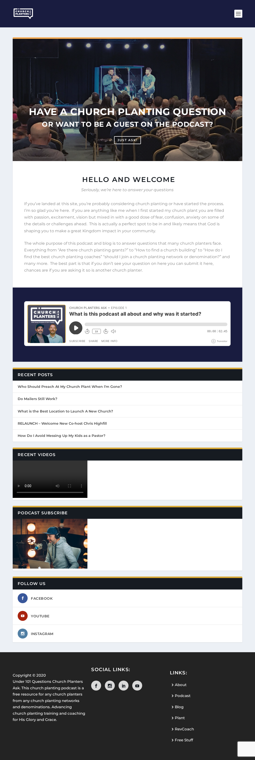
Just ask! (127, 140)
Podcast (183, 695)
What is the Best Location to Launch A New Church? (65, 411)
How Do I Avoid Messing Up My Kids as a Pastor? (61, 435)
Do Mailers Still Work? (37, 399)
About (181, 684)
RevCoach (184, 729)
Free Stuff (184, 740)
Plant (180, 717)
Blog (179, 706)
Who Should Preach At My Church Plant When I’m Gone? (70, 386)
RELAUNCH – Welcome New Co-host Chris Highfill (62, 423)
